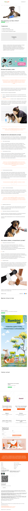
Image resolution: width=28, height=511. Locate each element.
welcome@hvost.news (16, 498)
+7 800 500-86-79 (6, 498)
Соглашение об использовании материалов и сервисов (8, 506)
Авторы (15, 468)
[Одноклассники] (25, 293)
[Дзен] (10, 475)
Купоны (2, 465)
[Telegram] (26, 293)
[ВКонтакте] (24, 293)
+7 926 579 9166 (11, 499)
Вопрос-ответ (16, 465)
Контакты (15, 467)
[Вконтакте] (10, 473)
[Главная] (7, 2)
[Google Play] (4, 473)
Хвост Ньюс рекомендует (17, 464)
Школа (2, 464)
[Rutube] (14, 475)
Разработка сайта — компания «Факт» (6, 509)
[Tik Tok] (12, 475)
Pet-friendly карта (3, 468)
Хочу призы (7, 409)
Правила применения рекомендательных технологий (8, 507)
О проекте (2, 467)
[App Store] (2, 473)
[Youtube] (12, 473)
